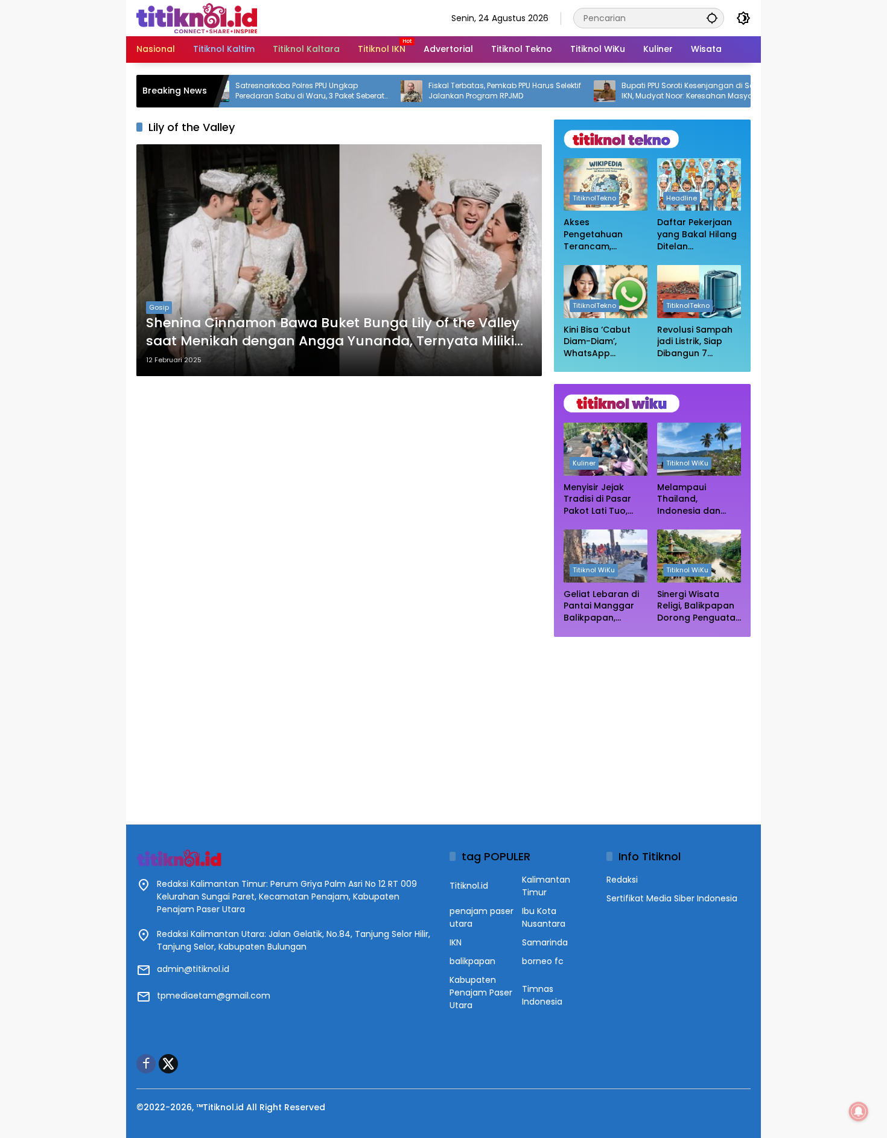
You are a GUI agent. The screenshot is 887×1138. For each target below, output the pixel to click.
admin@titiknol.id (193, 969)
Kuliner (584, 463)
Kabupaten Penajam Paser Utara (481, 992)
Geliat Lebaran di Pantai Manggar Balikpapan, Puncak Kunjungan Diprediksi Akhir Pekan (604, 606)
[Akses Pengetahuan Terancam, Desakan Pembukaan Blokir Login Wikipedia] (605, 184)
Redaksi (622, 880)
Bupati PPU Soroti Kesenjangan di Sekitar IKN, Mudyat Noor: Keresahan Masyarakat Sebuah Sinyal (658, 91)
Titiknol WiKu (687, 463)
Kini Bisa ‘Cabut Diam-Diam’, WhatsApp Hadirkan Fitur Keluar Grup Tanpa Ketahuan (601, 342)
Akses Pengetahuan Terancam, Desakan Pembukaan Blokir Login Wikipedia (603, 234)
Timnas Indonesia (542, 995)
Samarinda (545, 942)
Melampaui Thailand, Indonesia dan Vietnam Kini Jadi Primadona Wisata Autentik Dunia (698, 499)
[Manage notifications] (858, 1111)
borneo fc (543, 961)
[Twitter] (168, 1063)
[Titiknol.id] (196, 17)
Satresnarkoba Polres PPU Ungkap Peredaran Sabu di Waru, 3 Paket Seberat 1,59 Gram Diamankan (271, 91)
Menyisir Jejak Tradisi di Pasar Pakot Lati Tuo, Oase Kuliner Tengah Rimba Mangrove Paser (599, 499)
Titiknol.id (469, 886)
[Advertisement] (652, 724)
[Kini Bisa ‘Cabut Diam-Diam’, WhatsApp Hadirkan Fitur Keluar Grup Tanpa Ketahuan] (605, 291)
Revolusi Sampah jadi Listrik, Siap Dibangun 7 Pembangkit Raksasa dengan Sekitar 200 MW (695, 342)
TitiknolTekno (594, 198)
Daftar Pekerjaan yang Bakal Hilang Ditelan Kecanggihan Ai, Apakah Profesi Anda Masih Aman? (697, 234)
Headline (681, 198)
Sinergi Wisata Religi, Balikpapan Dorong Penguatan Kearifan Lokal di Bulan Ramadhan (699, 606)
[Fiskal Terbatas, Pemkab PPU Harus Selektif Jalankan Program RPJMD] (373, 91)
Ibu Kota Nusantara (543, 917)
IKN (456, 942)
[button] (712, 18)
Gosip (159, 307)
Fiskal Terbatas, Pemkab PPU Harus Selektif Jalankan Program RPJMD (466, 91)
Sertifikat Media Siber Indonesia (671, 898)
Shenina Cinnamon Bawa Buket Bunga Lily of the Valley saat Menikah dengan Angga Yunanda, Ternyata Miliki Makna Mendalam (333, 332)
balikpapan (472, 961)
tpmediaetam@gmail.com (213, 995)
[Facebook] (146, 1063)
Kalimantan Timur (546, 886)
